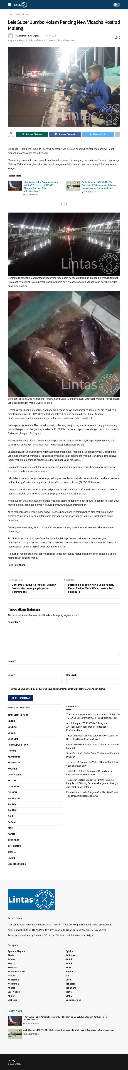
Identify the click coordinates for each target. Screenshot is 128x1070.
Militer (66, 40)
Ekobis (11, 733)
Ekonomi (40, 40)
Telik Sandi (14, 846)
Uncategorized (17, 864)
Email (12, 674)
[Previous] (61, 204)
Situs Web (71, 675)
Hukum (12, 751)
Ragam (12, 822)
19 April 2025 (50, 36)
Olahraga (13, 786)
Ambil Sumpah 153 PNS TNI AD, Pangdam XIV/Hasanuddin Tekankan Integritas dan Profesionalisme (99, 185)
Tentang (11, 1060)
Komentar (14, 621)
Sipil (10, 828)
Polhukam (14, 798)
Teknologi (14, 840)
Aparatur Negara (22, 14)
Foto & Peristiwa (54, 40)
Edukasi (31, 40)
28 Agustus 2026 (90, 192)
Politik (12, 804)
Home (10, 14)
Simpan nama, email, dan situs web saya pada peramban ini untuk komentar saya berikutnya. (58, 689)
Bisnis (11, 721)
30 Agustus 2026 (31, 195)
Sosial (73, 40)
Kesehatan (14, 762)
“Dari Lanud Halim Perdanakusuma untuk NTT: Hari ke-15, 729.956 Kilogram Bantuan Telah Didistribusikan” (40, 187)
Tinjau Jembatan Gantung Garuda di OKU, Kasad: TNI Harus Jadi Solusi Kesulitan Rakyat (51, 935)
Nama (12, 661)
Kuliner (12, 768)
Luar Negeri (15, 774)
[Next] (66, 204)
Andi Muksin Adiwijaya (28, 36)
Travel (12, 852)
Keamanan (14, 756)
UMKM (11, 858)
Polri (11, 816)
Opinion (12, 792)
